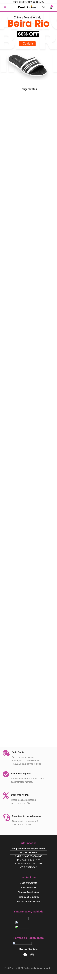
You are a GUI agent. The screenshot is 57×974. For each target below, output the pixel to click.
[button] (5, 7)
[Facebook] (25, 954)
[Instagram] (31, 954)
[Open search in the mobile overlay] (43, 7)
